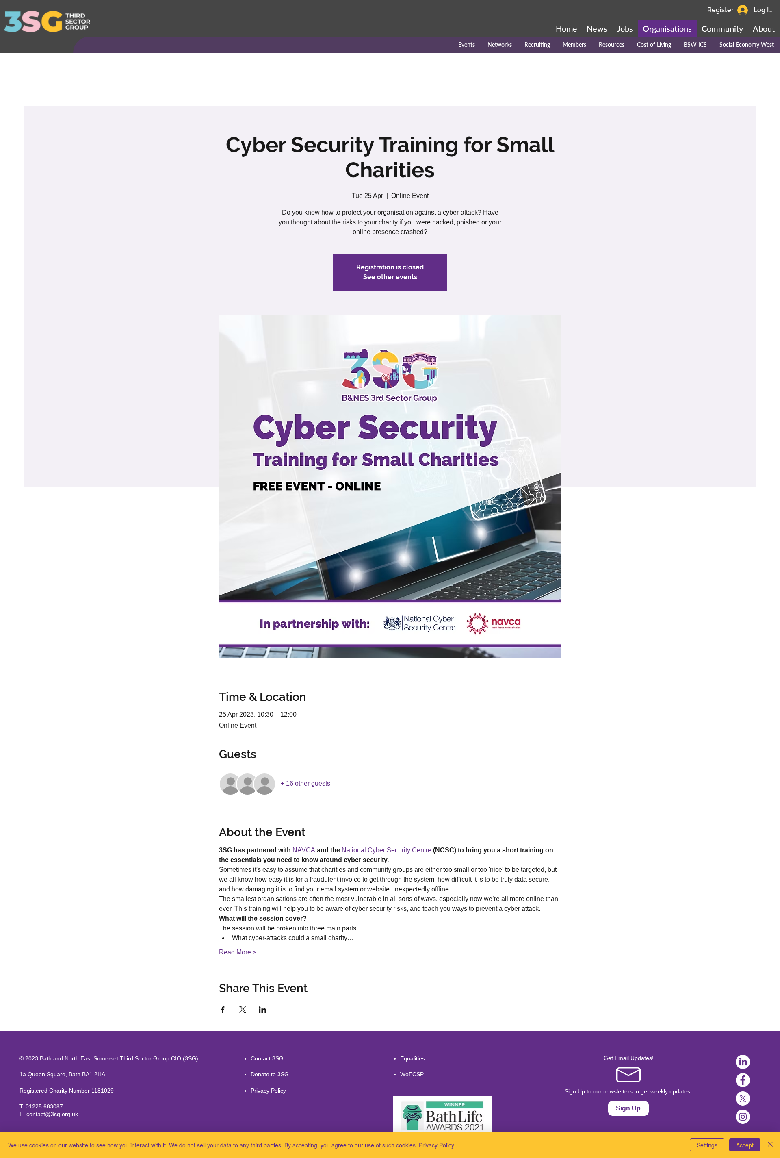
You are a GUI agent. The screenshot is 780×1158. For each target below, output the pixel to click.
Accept (745, 1145)
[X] (743, 1098)
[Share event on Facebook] (223, 1009)
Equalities (412, 1058)
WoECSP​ (412, 1074)
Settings (707, 1145)
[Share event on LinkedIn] (262, 1009)
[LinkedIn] (743, 1062)
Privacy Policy (268, 1090)
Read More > (237, 952)
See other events (390, 277)
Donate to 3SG (270, 1074)
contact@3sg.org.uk (52, 1114)
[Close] (770, 1144)
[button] (722, 28)
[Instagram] (743, 1117)
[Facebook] (743, 1080)
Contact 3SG (267, 1058)
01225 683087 (44, 1106)
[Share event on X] (243, 1009)
